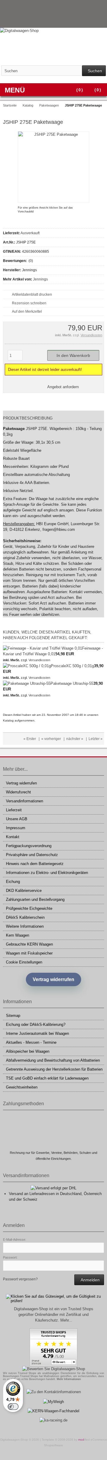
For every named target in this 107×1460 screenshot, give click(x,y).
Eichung (13, 881)
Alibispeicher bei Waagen (27, 1051)
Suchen (93, 71)
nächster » (74, 739)
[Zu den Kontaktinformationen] (53, 1392)
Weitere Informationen (25, 926)
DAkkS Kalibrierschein (25, 917)
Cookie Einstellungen (24, 962)
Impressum (15, 828)
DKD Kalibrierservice (24, 890)
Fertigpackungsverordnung (28, 846)
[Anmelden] (92, 21)
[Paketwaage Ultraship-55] (27, 683)
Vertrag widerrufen (21, 783)
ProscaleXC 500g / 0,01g (72, 666)
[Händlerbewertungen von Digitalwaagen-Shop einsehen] (53, 1365)
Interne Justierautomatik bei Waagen (37, 1033)
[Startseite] (85, 21)
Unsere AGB (16, 819)
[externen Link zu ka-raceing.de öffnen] (53, 1420)
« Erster (29, 739)
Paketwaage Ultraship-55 (72, 683)
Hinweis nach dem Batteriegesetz (35, 863)
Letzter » (96, 739)
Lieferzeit (14, 810)
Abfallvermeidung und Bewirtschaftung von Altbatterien (53, 1060)
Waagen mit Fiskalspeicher (29, 953)
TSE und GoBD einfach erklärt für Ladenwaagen (47, 1078)
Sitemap (13, 1015)
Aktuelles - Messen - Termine (31, 1042)
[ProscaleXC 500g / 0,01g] (27, 666)
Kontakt (12, 837)
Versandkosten (91, 335)
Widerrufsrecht (18, 792)
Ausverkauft (30, 233)
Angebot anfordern (63, 387)
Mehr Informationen (69, 1379)
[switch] (13, 1406)
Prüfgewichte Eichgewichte (29, 908)
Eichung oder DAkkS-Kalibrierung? (35, 1024)
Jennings (40, 279)
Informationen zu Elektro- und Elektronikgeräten (47, 872)
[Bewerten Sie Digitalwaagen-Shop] (53, 1369)
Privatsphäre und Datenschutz (32, 854)
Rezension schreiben (29, 303)
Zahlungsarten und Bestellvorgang (35, 899)
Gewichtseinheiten (21, 1087)
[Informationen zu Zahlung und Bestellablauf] (88, 7)
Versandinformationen (24, 801)
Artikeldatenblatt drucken (32, 294)
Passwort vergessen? (20, 1279)
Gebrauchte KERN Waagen (29, 944)
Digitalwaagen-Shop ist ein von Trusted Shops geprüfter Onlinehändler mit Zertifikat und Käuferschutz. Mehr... (53, 1314)
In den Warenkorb (73, 355)
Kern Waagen (17, 935)
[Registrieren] (100, 21)
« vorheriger (51, 739)
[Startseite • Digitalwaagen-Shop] (53, 30)
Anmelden (89, 1280)
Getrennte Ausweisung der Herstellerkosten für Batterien (54, 1069)
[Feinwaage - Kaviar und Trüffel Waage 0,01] (42, 648)
